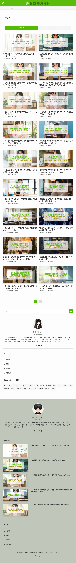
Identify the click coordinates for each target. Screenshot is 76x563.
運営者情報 (20, 552)
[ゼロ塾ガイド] (38, 3)
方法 (34, 388)
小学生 (12, 388)
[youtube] (39, 346)
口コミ (60, 385)
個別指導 (48, 385)
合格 (65, 385)
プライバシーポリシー (31, 552)
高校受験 (9, 373)
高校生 (54, 388)
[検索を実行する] (71, 311)
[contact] (42, 346)
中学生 (42, 385)
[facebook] (34, 346)
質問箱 (57, 552)
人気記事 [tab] (54, 27)
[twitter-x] (37, 346)
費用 (7, 364)
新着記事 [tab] (21, 27)
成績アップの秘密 (21, 388)
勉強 (54, 385)
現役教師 (40, 388)
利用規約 (51, 552)
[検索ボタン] (3, 3)
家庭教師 (6, 388)
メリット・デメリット (32, 385)
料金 (30, 388)
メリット (21, 385)
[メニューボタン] (73, 3)
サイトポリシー (43, 552)
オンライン (7, 385)
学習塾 (8, 360)
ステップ (14, 385)
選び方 (8, 368)
